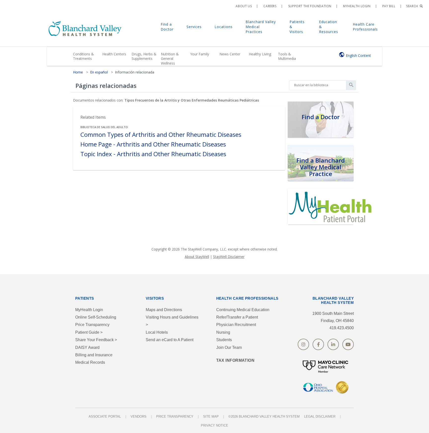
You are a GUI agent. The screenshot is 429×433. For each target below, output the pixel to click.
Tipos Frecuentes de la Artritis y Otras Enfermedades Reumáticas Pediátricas (191, 100)
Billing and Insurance (93, 355)
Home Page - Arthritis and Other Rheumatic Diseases (153, 144)
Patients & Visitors (297, 26)
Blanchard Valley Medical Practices (261, 26)
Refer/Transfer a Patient (237, 317)
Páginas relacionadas (106, 85)
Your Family (199, 54)
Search (412, 6)
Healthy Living (260, 54)
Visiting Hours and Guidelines (172, 321)
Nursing (223, 332)
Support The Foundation (309, 6)
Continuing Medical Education (242, 310)
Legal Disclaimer (319, 416)
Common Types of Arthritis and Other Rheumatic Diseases (160, 134)
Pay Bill (388, 6)
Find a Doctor (167, 27)
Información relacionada (134, 72)
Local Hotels (157, 332)
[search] (317, 83)
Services (194, 26)
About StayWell (197, 256)
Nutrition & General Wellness (170, 58)
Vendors (138, 416)
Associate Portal (105, 416)
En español (99, 72)
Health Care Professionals (365, 27)
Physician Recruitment (236, 325)
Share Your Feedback (96, 340)
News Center (229, 54)
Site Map (211, 416)
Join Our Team (229, 347)
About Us (243, 6)
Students (224, 340)
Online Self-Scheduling (95, 317)
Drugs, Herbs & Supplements (144, 56)
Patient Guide (89, 332)
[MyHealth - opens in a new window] (331, 206)
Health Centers (114, 54)
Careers (270, 6)
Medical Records (90, 362)
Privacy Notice (214, 425)
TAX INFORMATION (235, 360)
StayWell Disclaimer (229, 256)
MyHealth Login (89, 310)
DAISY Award (87, 347)
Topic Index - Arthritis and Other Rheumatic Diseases (153, 154)
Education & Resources (328, 26)
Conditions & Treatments (83, 56)
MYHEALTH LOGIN (356, 6)
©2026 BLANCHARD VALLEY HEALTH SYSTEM (264, 416)
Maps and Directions (164, 310)
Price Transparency (92, 325)
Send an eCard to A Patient (169, 340)
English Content (358, 55)
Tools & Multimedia (287, 56)
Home (78, 72)
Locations (223, 26)
